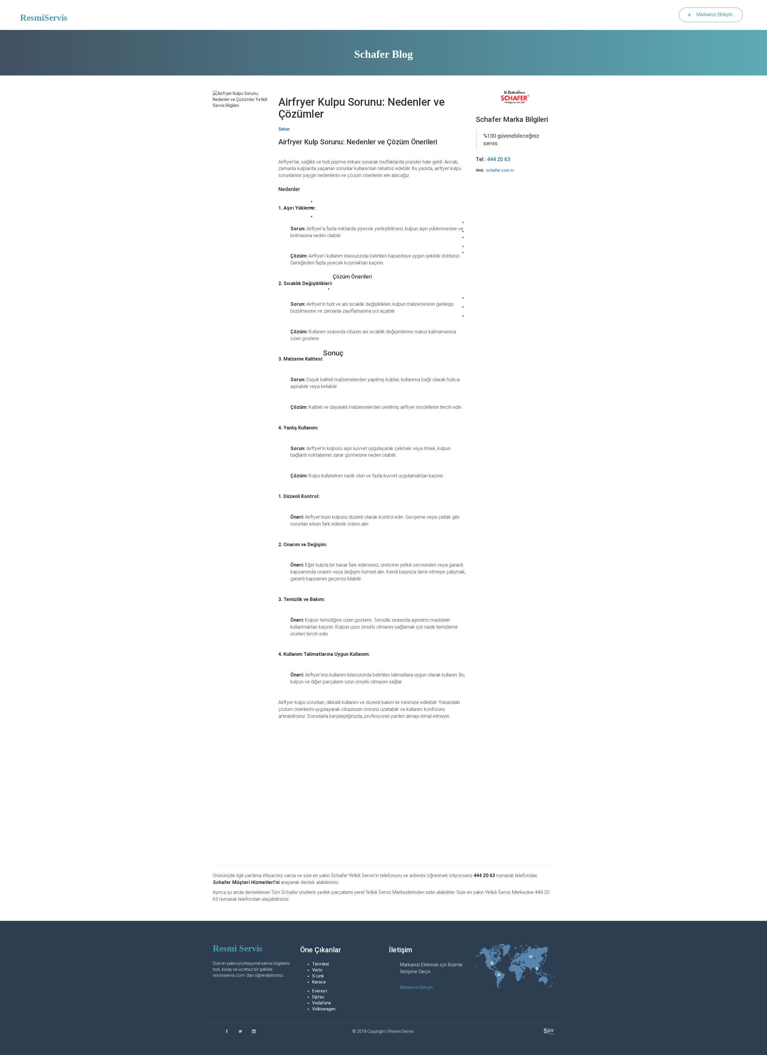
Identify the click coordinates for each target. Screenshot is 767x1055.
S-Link (318, 976)
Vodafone (321, 1002)
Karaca (319, 982)
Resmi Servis (237, 948)
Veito (317, 970)
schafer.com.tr (500, 170)
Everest (319, 991)
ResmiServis (43, 17)
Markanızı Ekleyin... (715, 14)
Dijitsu (318, 997)
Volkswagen (324, 1008)
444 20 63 (498, 159)
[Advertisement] (515, 235)
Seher (284, 129)
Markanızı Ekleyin (416, 987)
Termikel (320, 964)
